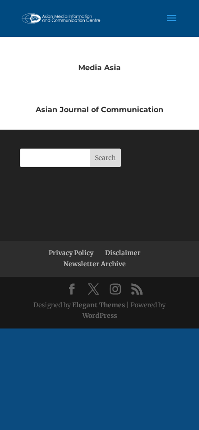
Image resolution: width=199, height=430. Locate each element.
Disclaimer (123, 253)
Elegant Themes (98, 305)
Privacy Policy (71, 253)
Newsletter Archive (94, 264)
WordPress (99, 315)
